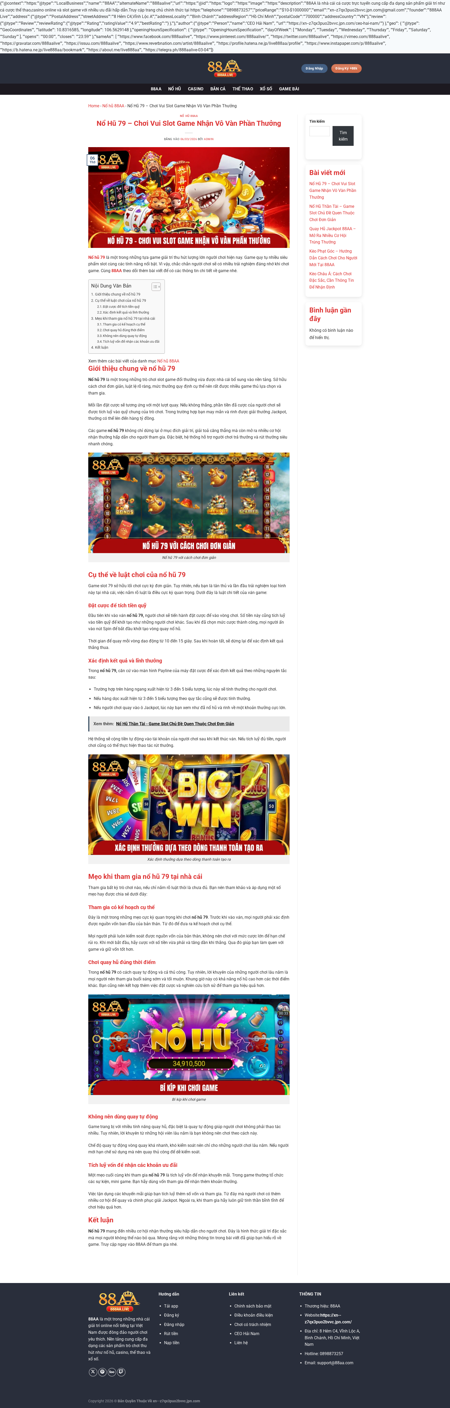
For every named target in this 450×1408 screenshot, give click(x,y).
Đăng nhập (174, 1324)
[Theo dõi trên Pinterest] (102, 1372)
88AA (156, 88)
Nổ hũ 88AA (113, 105)
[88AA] (225, 68)
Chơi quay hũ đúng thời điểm (124, 330)
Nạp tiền (171, 1342)
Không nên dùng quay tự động (125, 336)
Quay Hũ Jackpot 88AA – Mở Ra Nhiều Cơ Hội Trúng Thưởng (332, 235)
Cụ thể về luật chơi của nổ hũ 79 (120, 300)
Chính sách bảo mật (252, 1306)
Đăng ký (171, 1315)
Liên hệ (241, 1342)
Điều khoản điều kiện (253, 1315)
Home (93, 105)
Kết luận (101, 347)
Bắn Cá (218, 88)
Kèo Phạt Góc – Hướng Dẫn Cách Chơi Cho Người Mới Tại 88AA (333, 258)
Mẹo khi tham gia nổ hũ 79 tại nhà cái (125, 318)
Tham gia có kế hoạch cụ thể (124, 324)
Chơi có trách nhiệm (252, 1324)
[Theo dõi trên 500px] (112, 1372)
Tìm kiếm (317, 121)
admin (209, 139)
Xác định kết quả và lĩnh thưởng (126, 312)
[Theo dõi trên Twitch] (121, 1372)
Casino (196, 88)
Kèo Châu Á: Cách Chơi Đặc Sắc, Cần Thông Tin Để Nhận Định (331, 280)
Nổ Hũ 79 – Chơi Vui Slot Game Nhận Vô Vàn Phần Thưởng (332, 190)
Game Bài (289, 88)
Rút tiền (171, 1333)
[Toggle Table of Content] (153, 286)
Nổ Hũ (174, 88)
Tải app (171, 1306)
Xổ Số (266, 88)
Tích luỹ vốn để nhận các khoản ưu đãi (131, 341)
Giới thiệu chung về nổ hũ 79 (117, 294)
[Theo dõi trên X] (93, 1372)
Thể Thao (243, 88)
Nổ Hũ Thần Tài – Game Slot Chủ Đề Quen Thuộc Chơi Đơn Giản (331, 213)
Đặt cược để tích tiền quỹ (121, 307)
